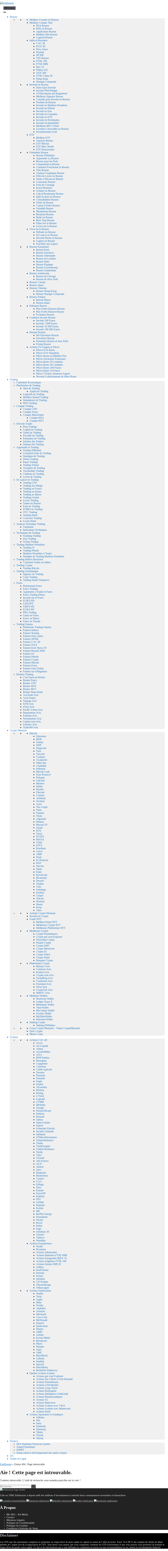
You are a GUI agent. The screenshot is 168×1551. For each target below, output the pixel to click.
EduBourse (6, 1464)
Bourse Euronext (45, 252)
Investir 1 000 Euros (46, 323)
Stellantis (40, 1134)
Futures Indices (31, 630)
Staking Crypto (37, 1022)
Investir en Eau (44, 111)
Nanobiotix (42, 1217)
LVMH (40, 1102)
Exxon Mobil (43, 1337)
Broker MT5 (29, 689)
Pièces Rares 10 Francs (48, 370)
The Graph (41, 807)
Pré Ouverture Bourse (47, 335)
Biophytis (41, 1172)
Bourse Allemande (45, 255)
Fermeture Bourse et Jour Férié (52, 341)
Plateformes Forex (32, 585)
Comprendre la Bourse (48, 164)
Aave (39, 804)
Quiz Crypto (36, 1031)
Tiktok (39, 1432)
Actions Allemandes (46, 1252)
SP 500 (39, 55)
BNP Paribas (42, 1057)
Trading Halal (30, 515)
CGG (39, 1181)
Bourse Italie (42, 261)
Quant (39, 827)
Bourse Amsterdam (46, 270)
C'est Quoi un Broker (34, 677)
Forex (19, 583)
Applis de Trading (39, 391)
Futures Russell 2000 (34, 650)
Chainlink (41, 765)
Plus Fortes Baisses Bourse (50, 311)
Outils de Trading (32, 432)
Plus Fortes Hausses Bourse (50, 308)
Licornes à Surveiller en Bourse (52, 128)
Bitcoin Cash (43, 771)
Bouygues (41, 1060)
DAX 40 (40, 46)
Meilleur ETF (43, 137)
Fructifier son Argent (47, 243)
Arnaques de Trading (34, 468)
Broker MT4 (29, 686)
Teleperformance (44, 1140)
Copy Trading (30, 577)
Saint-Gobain (43, 1122)
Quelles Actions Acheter (42, 1373)
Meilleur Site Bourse (46, 34)
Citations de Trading (33, 473)
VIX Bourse (42, 58)
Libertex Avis (30, 724)
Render (40, 789)
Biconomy (41, 877)
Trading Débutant (32, 450)
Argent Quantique (25, 1447)
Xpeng (39, 1438)
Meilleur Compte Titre (41, 22)
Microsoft (41, 1314)
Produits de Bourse (46, 102)
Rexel (39, 1222)
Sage (38, 1228)
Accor (39, 1043)
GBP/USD (28, 606)
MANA (40, 839)
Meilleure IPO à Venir (47, 125)
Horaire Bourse (37, 332)
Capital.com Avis (32, 721)
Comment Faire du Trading (37, 453)
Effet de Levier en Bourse (49, 176)
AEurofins (41, 1087)
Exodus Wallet (43, 1013)
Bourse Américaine (39, 273)
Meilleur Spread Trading (35, 397)
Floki (39, 810)
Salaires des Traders (33, 441)
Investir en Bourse (39, 84)
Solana (39, 742)
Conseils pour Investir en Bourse (53, 99)
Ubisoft (40, 1234)
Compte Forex (30, 412)
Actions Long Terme (47, 1388)
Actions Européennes (41, 1243)
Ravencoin (41, 874)
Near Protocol (43, 774)
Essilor (39, 1084)
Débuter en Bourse (46, 232)
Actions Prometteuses (47, 1382)
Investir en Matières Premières (51, 105)
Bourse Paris (42, 249)
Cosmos (40, 795)
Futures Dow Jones (33, 636)
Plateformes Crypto (40, 963)
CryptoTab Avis (44, 989)
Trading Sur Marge (33, 485)
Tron (38, 751)
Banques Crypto (44, 960)
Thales (39, 1143)
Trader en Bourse (32, 503)
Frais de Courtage (45, 184)
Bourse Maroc (43, 299)
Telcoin (40, 898)
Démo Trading (30, 459)
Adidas (39, 1267)
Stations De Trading (33, 444)
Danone (40, 1072)
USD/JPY (28, 603)
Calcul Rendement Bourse (49, 193)
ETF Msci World (45, 146)
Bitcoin (33, 733)
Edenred (40, 1078)
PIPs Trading (29, 612)
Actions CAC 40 (38, 1040)
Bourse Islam (43, 302)
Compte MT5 (37, 420)
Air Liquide (42, 1045)
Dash (39, 857)
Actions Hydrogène (46, 1390)
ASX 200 (41, 72)
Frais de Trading (31, 506)
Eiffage (40, 1184)
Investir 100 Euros (45, 320)
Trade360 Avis (30, 727)
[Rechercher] (33, 1486)
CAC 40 (40, 43)
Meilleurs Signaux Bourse (49, 96)
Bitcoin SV (42, 824)
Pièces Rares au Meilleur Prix (51, 355)
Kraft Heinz (42, 1270)
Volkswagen (42, 1287)
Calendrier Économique (28, 382)
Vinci (39, 1155)
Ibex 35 (40, 67)
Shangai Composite (46, 81)
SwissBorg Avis (44, 978)
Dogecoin (41, 748)
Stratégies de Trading (34, 456)
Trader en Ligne (18, 1458)
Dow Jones (42, 49)
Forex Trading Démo (34, 594)
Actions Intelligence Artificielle (52, 1393)
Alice (39, 910)
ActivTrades (29, 698)
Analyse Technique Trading (30, 524)
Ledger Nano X (44, 1001)
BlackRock (42, 1355)
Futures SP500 (30, 639)
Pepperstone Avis (32, 712)
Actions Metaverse (45, 1402)
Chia (38, 886)
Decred (40, 880)
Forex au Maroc (31, 618)
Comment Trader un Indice (37, 562)
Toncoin (40, 754)
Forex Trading (30, 588)
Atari (38, 1349)
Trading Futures (24, 624)
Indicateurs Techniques (35, 529)
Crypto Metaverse (45, 948)
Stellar (39, 786)
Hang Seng (42, 78)
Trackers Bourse (44, 140)
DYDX (40, 836)
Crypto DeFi (42, 945)
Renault (40, 1116)
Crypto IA (41, 951)
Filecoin (40, 792)
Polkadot (40, 768)
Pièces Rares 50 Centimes (49, 361)
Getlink (40, 1202)
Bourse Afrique (37, 297)
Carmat (40, 1178)
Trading (14, 379)
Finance (14, 1441)
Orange (40, 1107)
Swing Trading (30, 541)
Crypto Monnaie (18, 730)
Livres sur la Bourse (46, 226)
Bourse (13, 16)
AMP (39, 854)
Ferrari (39, 1275)
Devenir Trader (24, 423)
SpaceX (40, 1364)
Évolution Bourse (45, 314)
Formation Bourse (39, 152)
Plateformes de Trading (28, 385)
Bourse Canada (37, 282)
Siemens (40, 1278)
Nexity (39, 1219)
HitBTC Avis (43, 992)
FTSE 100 (41, 61)
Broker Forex (30, 680)
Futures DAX (30, 644)
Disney (39, 1329)
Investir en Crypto (39, 916)
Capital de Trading (32, 429)
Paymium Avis (43, 984)
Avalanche (41, 759)
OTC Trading (30, 512)
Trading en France (32, 488)
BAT (38, 863)
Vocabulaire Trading (33, 470)
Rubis (39, 1225)
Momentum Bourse (46, 211)
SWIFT (20, 1449)
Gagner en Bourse (45, 240)
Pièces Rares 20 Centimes (49, 364)
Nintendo (41, 1426)
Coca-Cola (41, 1317)
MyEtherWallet (44, 1016)
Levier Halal (29, 521)
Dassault (40, 1075)
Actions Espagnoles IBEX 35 (51, 1258)
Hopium (40, 1205)
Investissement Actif (46, 131)
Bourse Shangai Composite (50, 294)
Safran (39, 1119)
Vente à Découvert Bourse (49, 179)
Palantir (40, 1346)
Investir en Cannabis (46, 114)
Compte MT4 (37, 417)
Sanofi (39, 1125)
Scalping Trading (32, 535)
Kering (39, 1093)
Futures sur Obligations (35, 671)
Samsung (41, 1429)
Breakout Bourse (45, 214)
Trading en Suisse (32, 491)
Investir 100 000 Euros (48, 329)
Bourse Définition (45, 155)
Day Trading (29, 538)
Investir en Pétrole (45, 108)
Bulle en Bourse (44, 217)
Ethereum (41, 736)
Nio (38, 1420)
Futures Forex (30, 665)
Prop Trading (30, 426)
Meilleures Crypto (39, 930)
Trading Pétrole (31, 550)
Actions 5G (42, 1399)
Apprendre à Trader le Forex (37, 591)
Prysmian (41, 1249)
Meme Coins (36, 1034)
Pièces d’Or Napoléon (47, 353)
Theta (39, 815)
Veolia (39, 1152)
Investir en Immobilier (47, 123)
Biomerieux (42, 1175)
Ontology (41, 889)
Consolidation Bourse (47, 199)
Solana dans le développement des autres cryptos (41, 1452)
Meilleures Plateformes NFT (50, 928)
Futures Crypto (31, 659)
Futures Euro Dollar (33, 668)
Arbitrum (41, 798)
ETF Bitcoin (42, 143)
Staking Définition (45, 1025)
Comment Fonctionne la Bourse (52, 167)
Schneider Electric (45, 1128)
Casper (39, 895)
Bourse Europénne (39, 246)
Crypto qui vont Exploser (49, 936)
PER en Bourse (44, 28)
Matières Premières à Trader (37, 553)
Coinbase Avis (43, 969)
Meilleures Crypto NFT (48, 925)
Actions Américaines (40, 1290)
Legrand (40, 1099)
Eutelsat (40, 1196)
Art (11, 1455)
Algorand (41, 818)
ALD (39, 1163)
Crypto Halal (43, 957)
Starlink (40, 1361)
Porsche (40, 1273)
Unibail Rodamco (45, 1149)
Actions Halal (43, 1411)
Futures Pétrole (31, 656)
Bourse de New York (47, 279)
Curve (39, 851)
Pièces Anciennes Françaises (51, 358)
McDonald (41, 1320)
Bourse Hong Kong (46, 291)
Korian (39, 1208)
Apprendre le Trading (27, 447)
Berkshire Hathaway (46, 1370)
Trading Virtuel (31, 465)
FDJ (38, 1199)
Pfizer (39, 1343)
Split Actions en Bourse (48, 196)
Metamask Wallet (45, 1004)
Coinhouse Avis (44, 981)
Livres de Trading (32, 476)
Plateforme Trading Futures (37, 627)
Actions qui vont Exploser (49, 1376)
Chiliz (39, 842)
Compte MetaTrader (33, 414)
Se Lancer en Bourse (47, 235)
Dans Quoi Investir (46, 87)
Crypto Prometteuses (47, 933)
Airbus (39, 1048)
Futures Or (28, 653)
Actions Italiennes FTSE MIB (51, 1255)
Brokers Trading (24, 674)
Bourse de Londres (46, 258)
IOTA (39, 845)
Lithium (40, 1358)
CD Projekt (42, 1281)
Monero (40, 783)
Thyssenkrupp (43, 1284)
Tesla (39, 1296)
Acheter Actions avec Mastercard (53, 1408)
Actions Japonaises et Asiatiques (46, 1414)
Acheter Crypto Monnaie (42, 913)
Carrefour (41, 1066)
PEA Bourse (42, 25)
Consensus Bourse (45, 182)
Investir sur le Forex (33, 597)
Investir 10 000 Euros (47, 326)
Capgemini (41, 1063)
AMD (39, 1332)
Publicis (40, 1113)
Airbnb (39, 1334)
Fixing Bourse (43, 344)
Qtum (39, 869)
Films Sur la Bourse (46, 223)
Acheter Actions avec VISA (50, 1405)
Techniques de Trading (28, 532)
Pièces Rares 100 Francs (48, 367)
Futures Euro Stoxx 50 (34, 647)
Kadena (40, 892)
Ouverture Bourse (45, 338)
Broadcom (41, 1340)
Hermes (40, 1090)
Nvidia (39, 1305)
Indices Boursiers (38, 40)
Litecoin (40, 780)
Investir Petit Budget (46, 90)
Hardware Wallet (45, 998)
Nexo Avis (41, 987)
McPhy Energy (44, 1214)
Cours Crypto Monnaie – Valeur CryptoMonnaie (55, 1028)
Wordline (41, 1240)
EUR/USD (28, 600)
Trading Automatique (27, 571)
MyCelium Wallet (45, 1010)
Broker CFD (29, 683)
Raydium (41, 848)
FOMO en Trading (32, 509)
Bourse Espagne (44, 264)
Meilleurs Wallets (38, 995)
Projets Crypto (43, 942)
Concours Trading (32, 518)
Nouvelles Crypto (45, 939)
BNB (39, 739)
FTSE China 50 (44, 75)
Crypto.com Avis (45, 975)
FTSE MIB (42, 64)
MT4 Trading (30, 403)
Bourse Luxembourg (47, 267)
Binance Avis (43, 966)
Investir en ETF (44, 117)
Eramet (39, 1190)
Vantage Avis (30, 700)
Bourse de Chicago (46, 276)
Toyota (39, 1435)
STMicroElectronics (46, 1137)
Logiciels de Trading (33, 394)
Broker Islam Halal (33, 692)
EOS (38, 830)
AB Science (42, 1160)
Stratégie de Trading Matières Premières (43, 556)
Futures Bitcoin (31, 662)
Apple (39, 1299)
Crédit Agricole (44, 1069)
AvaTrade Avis (30, 695)
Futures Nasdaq (31, 633)
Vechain (40, 801)
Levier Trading (30, 500)
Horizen (40, 901)
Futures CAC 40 (31, 642)
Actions (14, 1037)
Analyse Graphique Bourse (50, 173)
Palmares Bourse (38, 305)
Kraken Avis (42, 972)
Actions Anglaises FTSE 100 (51, 1261)
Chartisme (28, 527)
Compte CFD (30, 409)
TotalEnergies (43, 1146)
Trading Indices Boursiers (29, 559)
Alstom (40, 1166)
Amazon (40, 1311)
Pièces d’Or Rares (45, 350)
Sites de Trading (31, 388)
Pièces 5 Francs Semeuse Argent (53, 373)
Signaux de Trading (33, 574)
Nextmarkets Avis (32, 718)
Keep (39, 907)
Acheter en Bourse (45, 190)
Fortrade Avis (30, 715)
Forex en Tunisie (31, 621)
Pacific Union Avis (32, 709)
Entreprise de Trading (34, 438)
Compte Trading (24, 406)
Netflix (39, 1293)
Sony (39, 1423)
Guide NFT (36, 919)
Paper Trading (30, 462)
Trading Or (28, 547)
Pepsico (40, 1323)
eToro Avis (28, 706)
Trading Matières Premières (30, 544)
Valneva (40, 1237)
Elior (38, 1187)
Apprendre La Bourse (47, 158)
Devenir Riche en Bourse (49, 238)
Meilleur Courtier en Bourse (44, 19)
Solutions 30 (42, 1231)
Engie (39, 1081)
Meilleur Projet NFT (46, 922)
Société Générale (45, 1131)
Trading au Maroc (32, 494)
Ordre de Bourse (44, 202)
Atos (38, 1169)
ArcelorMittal (43, 1051)
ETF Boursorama (45, 149)
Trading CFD (30, 482)
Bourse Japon (37, 285)
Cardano (40, 757)
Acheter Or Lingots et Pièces (44, 347)
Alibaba (40, 1417)
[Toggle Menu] (4, 12)
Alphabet (41, 1308)
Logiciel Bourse (44, 37)
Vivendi (40, 1158)
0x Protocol (42, 860)
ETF (32, 134)
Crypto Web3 (43, 954)
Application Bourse (46, 31)
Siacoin (40, 866)
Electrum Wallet (44, 1019)
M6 (38, 1211)
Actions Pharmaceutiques (49, 1396)
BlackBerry (42, 1367)
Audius (40, 883)
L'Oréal (40, 1096)
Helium (40, 821)
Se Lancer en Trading (27, 479)
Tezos (39, 833)
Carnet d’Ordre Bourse (48, 205)
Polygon (40, 777)
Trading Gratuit (31, 497)
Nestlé (39, 1246)
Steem (39, 904)
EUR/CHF (28, 609)
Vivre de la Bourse (39, 229)
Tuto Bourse (42, 170)
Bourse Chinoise (38, 288)
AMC (39, 1352)
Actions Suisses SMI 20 (48, 1264)
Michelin (40, 1104)
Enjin (39, 872)
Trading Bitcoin (31, 568)
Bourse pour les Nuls (47, 161)
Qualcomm (42, 1326)
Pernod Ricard (43, 1110)
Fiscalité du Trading (33, 435)
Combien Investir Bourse (42, 317)
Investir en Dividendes (47, 120)
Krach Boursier (44, 187)
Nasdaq (40, 52)
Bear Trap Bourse (45, 220)
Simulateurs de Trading (35, 400)
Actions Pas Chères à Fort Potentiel (54, 1379)
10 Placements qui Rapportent (51, 93)
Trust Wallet (42, 1007)
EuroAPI (40, 1193)
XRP (38, 745)
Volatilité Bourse (44, 208)
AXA (39, 1054)
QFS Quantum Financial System (33, 1444)
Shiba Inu (41, 762)
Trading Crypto (24, 565)
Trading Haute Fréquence (36, 580)
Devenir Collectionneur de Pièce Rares (56, 376)
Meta (38, 1302)
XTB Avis (28, 703)
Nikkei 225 (42, 69)
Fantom (40, 813)
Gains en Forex (31, 615)
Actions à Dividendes (47, 1385)
